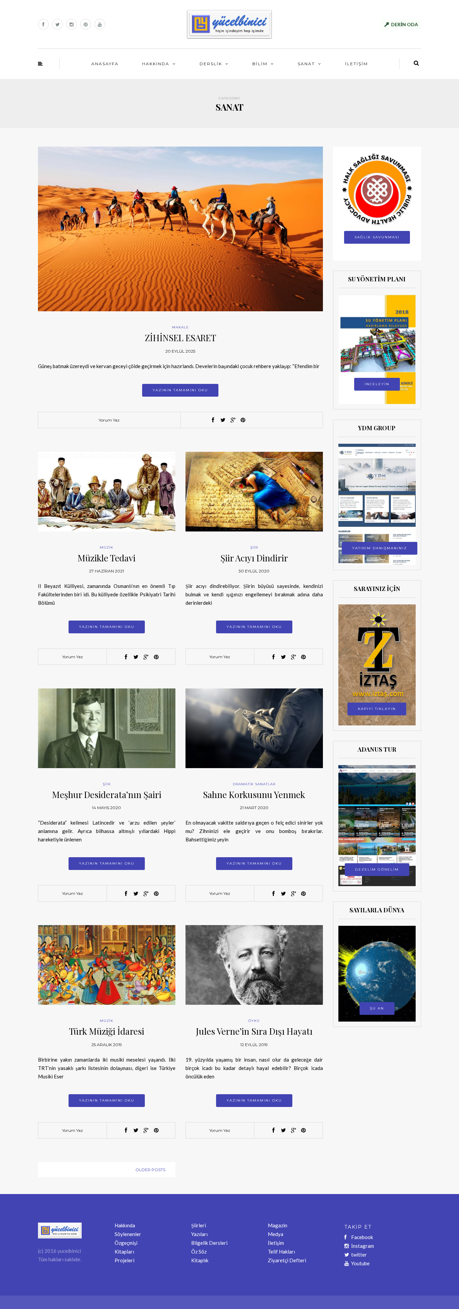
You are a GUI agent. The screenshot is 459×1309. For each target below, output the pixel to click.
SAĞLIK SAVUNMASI (377, 237)
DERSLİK (211, 63)
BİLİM (259, 63)
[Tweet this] (222, 420)
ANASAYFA (105, 63)
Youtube (360, 1263)
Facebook (362, 1237)
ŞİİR (254, 547)
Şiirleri (198, 1225)
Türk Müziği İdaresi (106, 1031)
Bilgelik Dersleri (209, 1243)
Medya (275, 1234)
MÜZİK (106, 547)
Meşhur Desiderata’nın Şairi (106, 794)
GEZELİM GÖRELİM (377, 869)
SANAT (306, 63)
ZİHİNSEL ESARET (180, 338)
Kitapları (124, 1251)
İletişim (276, 1243)
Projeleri (124, 1260)
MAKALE (180, 327)
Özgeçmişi (126, 1243)
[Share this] (212, 420)
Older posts (150, 1169)
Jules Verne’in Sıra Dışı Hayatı (254, 1031)
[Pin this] (243, 420)
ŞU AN (377, 1008)
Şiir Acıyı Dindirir (254, 558)
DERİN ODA (404, 24)
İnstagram (362, 1246)
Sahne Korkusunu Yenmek (254, 794)
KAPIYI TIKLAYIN (377, 709)
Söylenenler (128, 1234)
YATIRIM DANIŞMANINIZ (379, 548)
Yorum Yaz (109, 420)
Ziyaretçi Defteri (287, 1260)
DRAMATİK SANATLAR (254, 784)
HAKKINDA (155, 63)
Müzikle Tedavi (106, 558)
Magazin (277, 1225)
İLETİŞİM (356, 63)
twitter (359, 1255)
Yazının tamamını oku (180, 390)
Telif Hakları (281, 1251)
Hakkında (125, 1225)
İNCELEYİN (377, 384)
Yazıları (199, 1234)
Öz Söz (199, 1251)
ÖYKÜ (254, 1021)
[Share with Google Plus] (233, 420)
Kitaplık (199, 1260)
